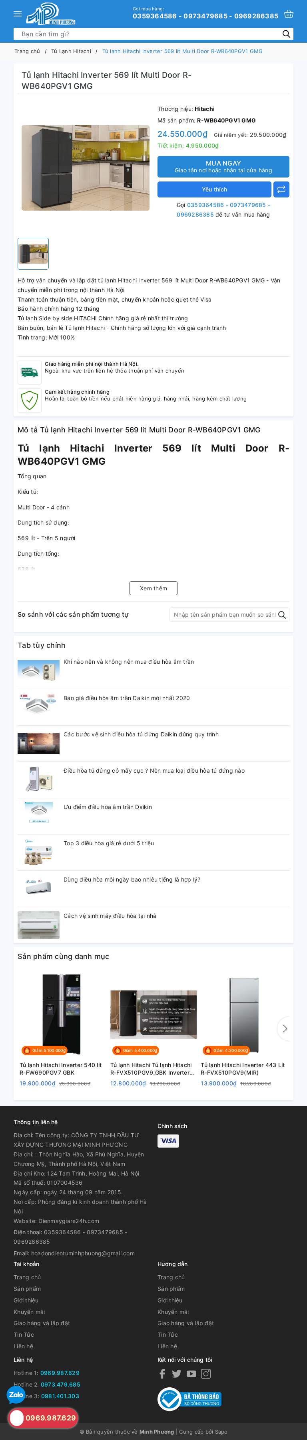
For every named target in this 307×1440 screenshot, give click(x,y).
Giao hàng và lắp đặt (42, 1323)
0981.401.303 (60, 1396)
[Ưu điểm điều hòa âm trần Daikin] (39, 816)
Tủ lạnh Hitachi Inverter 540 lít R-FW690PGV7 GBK (61, 1068)
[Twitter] (176, 1373)
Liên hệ (23, 1346)
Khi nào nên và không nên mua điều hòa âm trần (129, 661)
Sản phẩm (27, 1288)
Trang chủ (27, 1277)
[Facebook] (162, 1373)
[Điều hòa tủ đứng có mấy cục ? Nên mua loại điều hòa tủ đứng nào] (39, 780)
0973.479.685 (60, 1384)
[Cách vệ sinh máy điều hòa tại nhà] (39, 925)
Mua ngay (223, 166)
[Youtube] (191, 1373)
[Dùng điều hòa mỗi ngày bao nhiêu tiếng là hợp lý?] (39, 889)
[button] (283, 1029)
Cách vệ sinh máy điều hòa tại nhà (110, 915)
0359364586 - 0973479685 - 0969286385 (205, 13)
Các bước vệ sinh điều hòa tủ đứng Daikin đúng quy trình (141, 734)
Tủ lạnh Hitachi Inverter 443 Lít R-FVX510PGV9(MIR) (243, 1068)
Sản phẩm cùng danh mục (64, 956)
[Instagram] (206, 1373)
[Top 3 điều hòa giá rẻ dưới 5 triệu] (39, 852)
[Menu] (18, 13)
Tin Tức (24, 1334)
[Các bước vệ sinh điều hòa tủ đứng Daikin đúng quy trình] (39, 743)
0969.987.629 (60, 1372)
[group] (86, 168)
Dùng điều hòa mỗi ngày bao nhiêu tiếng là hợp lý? (132, 879)
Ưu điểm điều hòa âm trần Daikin (108, 806)
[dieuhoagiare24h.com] (51, 13)
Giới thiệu (26, 1300)
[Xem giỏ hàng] (288, 13)
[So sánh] (281, 189)
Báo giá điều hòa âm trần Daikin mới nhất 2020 (127, 697)
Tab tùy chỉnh (42, 645)
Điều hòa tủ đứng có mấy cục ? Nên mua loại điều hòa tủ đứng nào (154, 770)
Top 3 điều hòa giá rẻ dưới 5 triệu (109, 843)
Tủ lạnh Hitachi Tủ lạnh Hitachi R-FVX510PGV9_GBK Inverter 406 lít (151, 1069)
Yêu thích (214, 189)
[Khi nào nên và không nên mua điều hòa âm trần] (39, 671)
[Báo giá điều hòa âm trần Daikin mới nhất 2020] (39, 707)
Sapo (221, 1431)
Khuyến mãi (29, 1311)
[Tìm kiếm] (286, 34)
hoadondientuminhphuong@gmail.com (83, 1253)
